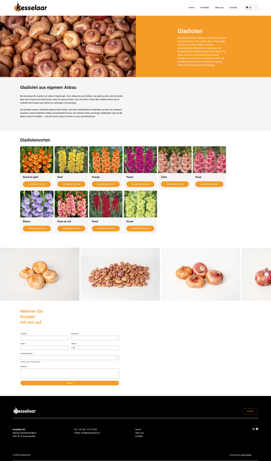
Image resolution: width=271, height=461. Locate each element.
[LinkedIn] (253, 429)
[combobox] (69, 358)
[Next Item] (266, 274)
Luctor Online (245, 455)
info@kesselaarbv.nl (90, 433)
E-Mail (23, 344)
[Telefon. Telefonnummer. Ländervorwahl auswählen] (74, 348)
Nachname (75, 334)
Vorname (24, 334)
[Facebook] (257, 429)
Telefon (74, 344)
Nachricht (23, 366)
